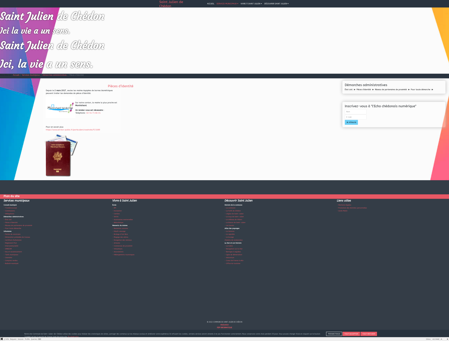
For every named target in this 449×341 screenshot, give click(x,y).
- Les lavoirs (229, 225)
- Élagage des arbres (120, 237)
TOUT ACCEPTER (351, 334)
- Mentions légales (344, 205)
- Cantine (116, 214)
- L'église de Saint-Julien (234, 214)
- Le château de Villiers (233, 219)
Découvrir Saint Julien (275, 4)
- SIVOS (115, 217)
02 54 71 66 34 (93, 113)
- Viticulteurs (117, 249)
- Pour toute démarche (12, 228)
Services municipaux (227, 4)
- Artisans (116, 243)
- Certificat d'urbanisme (13, 240)
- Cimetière (8, 257)
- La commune (230, 208)
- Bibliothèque (117, 222)
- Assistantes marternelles (122, 219)
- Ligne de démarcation (233, 255)
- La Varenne (229, 231)
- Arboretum (229, 257)
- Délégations (9, 214)
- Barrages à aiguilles (233, 252)
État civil (349, 89)
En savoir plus (73, 337)
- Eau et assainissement (13, 252)
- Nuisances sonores (120, 228)
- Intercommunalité (11, 246)
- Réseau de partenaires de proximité (18, 225)
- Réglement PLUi (10, 243)
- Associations (117, 252)
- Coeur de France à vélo (234, 260)
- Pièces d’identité (11, 222)
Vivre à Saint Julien (250, 4)
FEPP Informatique (224, 328)
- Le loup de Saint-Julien (234, 217)
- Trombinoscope (10, 208)
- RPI (114, 208)
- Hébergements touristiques (123, 255)
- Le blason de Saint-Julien (235, 222)
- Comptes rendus (11, 260)
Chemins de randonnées (234, 240)
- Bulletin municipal (11, 263)
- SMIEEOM (8, 249)
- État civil (7, 219)
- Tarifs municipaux (11, 255)
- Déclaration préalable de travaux (17, 237)
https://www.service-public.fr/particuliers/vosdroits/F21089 (73, 130)
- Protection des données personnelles (352, 208)
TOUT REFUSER (368, 334)
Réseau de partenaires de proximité (391, 89)
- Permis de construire (12, 234)
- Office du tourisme (232, 263)
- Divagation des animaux (122, 240)
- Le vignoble (230, 234)
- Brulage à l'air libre (120, 234)
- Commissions (9, 211)
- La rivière (229, 246)
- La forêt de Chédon (233, 211)
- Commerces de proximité (122, 246)
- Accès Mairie (342, 211)
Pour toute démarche (420, 89)
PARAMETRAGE (334, 334)
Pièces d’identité (364, 89)
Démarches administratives (55, 75)
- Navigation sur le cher (234, 249)
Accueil (210, 4)
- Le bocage (229, 237)
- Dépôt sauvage (118, 231)
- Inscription (117, 211)
